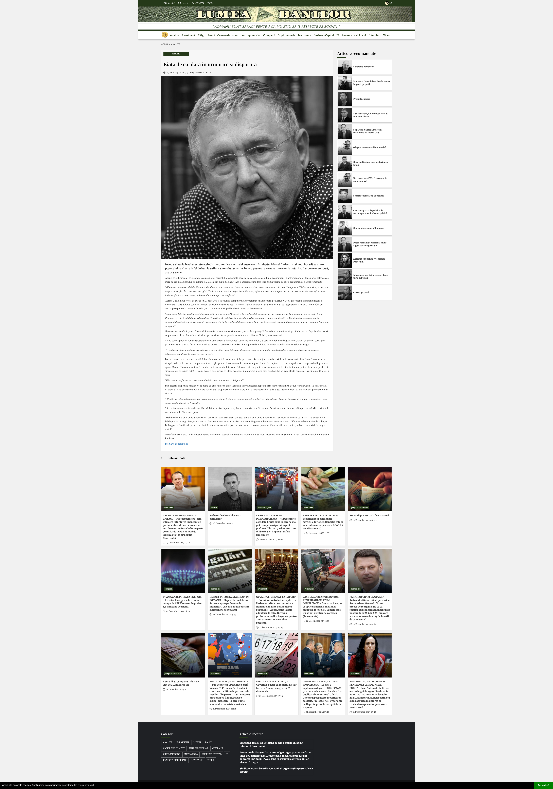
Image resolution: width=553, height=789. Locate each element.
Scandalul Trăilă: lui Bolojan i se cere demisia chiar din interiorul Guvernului (271, 744)
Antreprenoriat (251, 35)
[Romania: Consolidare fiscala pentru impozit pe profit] (345, 83)
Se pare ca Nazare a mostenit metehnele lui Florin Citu (367, 131)
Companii (269, 35)
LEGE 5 (210, 3)
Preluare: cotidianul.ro (176, 443)
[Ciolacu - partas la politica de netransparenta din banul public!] (345, 212)
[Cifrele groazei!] (345, 293)
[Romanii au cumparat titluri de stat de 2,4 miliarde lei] (183, 655)
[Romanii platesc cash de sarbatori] (370, 489)
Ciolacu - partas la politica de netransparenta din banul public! (370, 212)
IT (337, 35)
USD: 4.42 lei (169, 3)
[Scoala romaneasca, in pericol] (345, 196)
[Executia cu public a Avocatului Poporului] (345, 260)
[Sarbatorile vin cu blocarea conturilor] (230, 489)
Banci (211, 35)
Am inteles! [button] (543, 785)
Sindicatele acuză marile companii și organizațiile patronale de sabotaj (276, 770)
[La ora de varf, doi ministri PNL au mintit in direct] (345, 115)
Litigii (201, 35)
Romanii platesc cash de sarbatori (369, 515)
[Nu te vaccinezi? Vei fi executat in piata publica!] (345, 180)
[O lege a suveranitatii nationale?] (345, 147)
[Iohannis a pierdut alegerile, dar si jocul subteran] (345, 276)
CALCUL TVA (198, 3)
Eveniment (188, 35)
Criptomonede (286, 35)
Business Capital (324, 35)
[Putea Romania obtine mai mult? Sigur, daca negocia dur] (345, 244)
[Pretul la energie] (345, 99)
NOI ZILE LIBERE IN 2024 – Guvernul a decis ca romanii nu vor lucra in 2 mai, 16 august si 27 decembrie (276, 686)
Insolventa (304, 35)
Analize (174, 35)
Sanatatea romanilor (363, 66)
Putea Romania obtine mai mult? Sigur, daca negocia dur (370, 244)
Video (386, 35)
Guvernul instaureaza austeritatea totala (370, 163)
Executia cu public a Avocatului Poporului (369, 260)
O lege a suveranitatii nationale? (369, 147)
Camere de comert (228, 35)
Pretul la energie (361, 99)
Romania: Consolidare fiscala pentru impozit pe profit (372, 83)
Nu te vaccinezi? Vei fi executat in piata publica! (370, 179)
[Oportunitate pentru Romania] (345, 228)
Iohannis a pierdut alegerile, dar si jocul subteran (370, 276)
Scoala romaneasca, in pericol (368, 195)
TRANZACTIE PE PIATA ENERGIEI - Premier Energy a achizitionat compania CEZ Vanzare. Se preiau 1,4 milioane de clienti (182, 602)
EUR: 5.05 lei (183, 3)
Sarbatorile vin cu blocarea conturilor (225, 517)
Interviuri (375, 35)
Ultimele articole (173, 458)
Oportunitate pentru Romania (368, 228)
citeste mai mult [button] (86, 785)
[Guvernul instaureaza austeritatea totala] (345, 163)
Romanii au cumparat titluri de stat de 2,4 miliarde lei (181, 683)
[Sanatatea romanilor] (345, 67)
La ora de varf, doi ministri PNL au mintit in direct (370, 115)
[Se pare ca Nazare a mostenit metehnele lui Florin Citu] (345, 131)
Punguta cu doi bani (354, 35)
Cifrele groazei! (361, 292)
